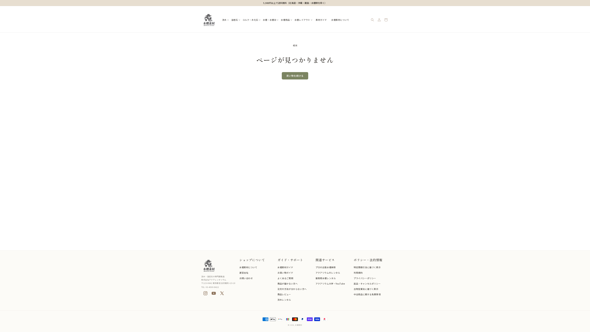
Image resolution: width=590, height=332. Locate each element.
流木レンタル (284, 299)
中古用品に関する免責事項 (367, 294)
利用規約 (358, 272)
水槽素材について (248, 267)
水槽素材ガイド (285, 267)
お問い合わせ (246, 278)
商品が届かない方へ (287, 283)
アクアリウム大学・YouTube (330, 283)
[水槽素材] (218, 265)
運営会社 (243, 272)
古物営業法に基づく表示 (366, 288)
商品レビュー (284, 294)
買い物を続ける (295, 75)
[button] (225, 20)
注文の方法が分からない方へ (292, 288)
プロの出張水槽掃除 (326, 267)
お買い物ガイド (285, 272)
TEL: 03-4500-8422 (210, 287)
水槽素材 (298, 325)
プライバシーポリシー (365, 278)
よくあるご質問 (285, 278)
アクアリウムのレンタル (328, 272)
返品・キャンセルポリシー (367, 283)
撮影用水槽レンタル (326, 278)
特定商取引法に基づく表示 (367, 267)
